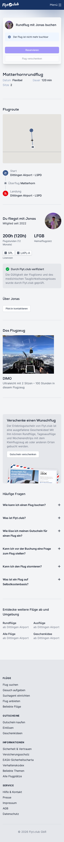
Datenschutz (11, 814)
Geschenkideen (12, 733)
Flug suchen (10, 684)
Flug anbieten (11, 701)
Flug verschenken (32, 58)
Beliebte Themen (13, 770)
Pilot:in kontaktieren (17, 308)
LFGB (39, 235)
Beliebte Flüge (12, 706)
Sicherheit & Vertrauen (17, 749)
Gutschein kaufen (14, 722)
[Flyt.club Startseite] (10, 4)
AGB (5, 808)
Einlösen (8, 727)
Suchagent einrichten (16, 695)
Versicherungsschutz (16, 754)
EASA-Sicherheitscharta (18, 760)
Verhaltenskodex (13, 765)
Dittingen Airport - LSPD (26, 175)
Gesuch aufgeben (14, 690)
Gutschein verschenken (23, 454)
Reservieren (32, 50)
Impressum (10, 803)
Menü (56, 5)
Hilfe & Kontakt (12, 792)
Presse (7, 797)
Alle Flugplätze (12, 776)
